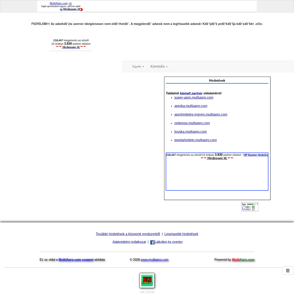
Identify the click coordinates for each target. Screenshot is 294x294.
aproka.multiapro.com (190, 106)
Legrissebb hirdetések (181, 234)
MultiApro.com (59, 3)
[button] (159, 66)
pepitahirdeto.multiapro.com (195, 140)
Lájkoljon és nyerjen (169, 241)
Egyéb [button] (137, 66)
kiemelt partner (191, 93)
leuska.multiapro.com (190, 131)
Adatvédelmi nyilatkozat (129, 241)
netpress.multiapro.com (192, 123)
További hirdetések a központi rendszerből (128, 234)
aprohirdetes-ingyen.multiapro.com (200, 114)
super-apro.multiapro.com (193, 97)
